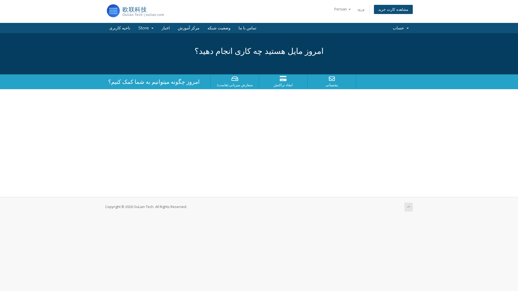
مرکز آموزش (188, 28)
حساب (399, 28)
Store (144, 28)
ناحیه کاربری (119, 28)
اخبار (166, 28)
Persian (341, 9)
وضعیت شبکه (218, 28)
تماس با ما (247, 28)
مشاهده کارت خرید (393, 9)
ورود (360, 9)
